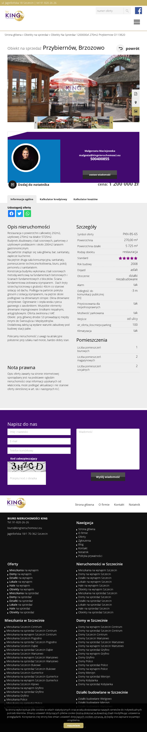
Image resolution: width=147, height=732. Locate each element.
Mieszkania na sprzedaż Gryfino (25, 692)
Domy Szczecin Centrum (92, 634)
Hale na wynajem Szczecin (93, 585)
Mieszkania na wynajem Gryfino (25, 688)
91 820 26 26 (48, 3)
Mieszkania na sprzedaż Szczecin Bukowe (31, 669)
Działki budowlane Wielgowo (95, 698)
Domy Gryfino (86, 657)
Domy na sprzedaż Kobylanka (95, 684)
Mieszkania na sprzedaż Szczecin (97, 593)
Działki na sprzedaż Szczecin (95, 601)
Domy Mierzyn (86, 672)
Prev (36, 122)
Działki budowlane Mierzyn (93, 702)
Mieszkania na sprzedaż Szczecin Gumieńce (32, 676)
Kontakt (119, 504)
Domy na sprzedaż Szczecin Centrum (100, 630)
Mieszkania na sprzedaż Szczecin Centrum (32, 630)
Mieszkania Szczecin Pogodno (24, 638)
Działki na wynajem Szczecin (94, 578)
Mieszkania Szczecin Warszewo (25, 653)
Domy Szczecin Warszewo (93, 638)
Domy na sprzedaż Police (93, 665)
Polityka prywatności (90, 556)
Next (111, 122)
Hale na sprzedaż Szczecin (93, 608)
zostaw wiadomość (99, 174)
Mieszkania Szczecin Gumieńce (25, 672)
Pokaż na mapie (136, 102)
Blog (80, 544)
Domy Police (85, 661)
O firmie (104, 504)
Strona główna (84, 504)
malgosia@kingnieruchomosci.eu (100, 155)
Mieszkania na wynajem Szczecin (97, 570)
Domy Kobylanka (88, 680)
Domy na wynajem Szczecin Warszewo (101, 646)
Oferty (82, 537)
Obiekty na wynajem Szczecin (95, 589)
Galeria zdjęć (136, 111)
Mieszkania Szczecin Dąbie (22, 646)
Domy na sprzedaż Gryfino (93, 650)
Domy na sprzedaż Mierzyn (94, 676)
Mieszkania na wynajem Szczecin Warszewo (32, 657)
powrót (133, 48)
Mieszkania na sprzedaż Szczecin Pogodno (32, 642)
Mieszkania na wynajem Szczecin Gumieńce (32, 680)
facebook (138, 10)
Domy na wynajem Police (93, 669)
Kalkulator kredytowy (53, 199)
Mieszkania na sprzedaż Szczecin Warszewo (32, 661)
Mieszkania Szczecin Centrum (24, 627)
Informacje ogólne (22, 199)
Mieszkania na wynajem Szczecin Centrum (31, 634)
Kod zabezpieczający (23, 458)
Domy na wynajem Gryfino (93, 653)
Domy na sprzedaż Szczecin (94, 597)
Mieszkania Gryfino (18, 695)
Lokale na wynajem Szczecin (95, 581)
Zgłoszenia (84, 540)
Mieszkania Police (17, 699)
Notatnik (134, 504)
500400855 (99, 158)
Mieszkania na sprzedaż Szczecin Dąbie (30, 650)
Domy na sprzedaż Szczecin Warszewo (101, 642)
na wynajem (23, 570)
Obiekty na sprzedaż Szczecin (95, 612)
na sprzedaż (24, 593)
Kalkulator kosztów (86, 199)
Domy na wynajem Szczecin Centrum (100, 627)
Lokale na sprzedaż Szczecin (95, 604)
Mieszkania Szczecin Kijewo (23, 684)
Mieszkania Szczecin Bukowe (24, 665)
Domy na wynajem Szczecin (94, 574)
